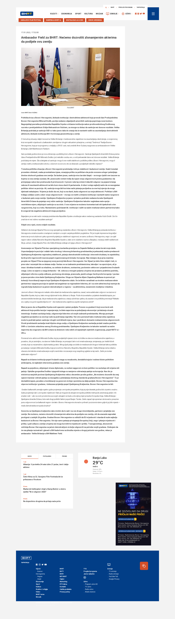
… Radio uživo (88, 589)
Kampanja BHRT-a (53, 20)
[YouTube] (144, 13)
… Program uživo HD (91, 584)
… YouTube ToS (112, 576)
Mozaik (99, 14)
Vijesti (53, 14)
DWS (50, 605)
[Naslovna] (26, 14)
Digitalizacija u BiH (74, 20)
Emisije (113, 14)
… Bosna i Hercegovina (40, 572)
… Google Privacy (113, 579)
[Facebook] (136, 13)
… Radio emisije (113, 574)
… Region (39, 576)
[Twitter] (141, 13)
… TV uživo (87, 587)
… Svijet (38, 579)
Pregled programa (125, 7)
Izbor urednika (95, 20)
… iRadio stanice (89, 592)
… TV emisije (111, 571)
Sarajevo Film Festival (31, 20)
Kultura (88, 14)
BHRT (112, 7)
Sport (78, 14)
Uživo (128, 14)
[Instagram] (138, 13)
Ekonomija (66, 14)
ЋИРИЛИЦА (141, 7)
